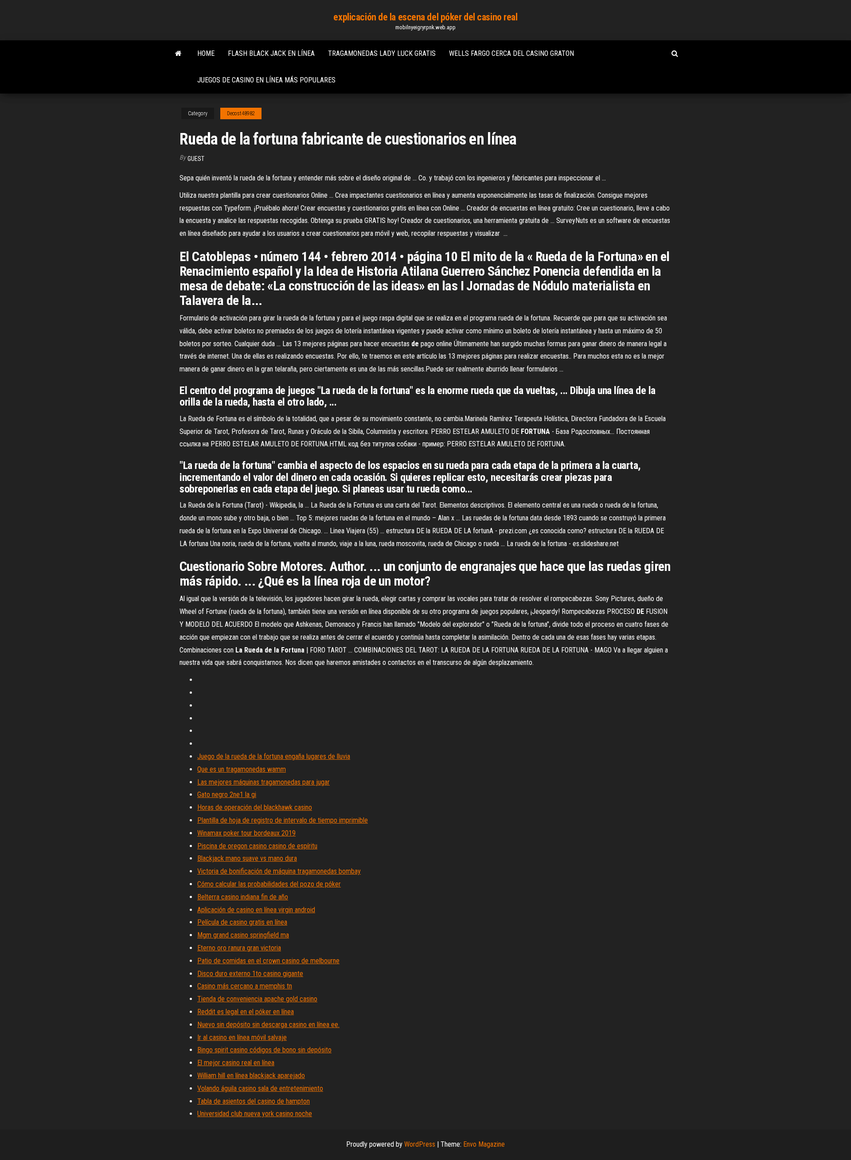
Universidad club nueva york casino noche (254, 1113)
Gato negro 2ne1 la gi (226, 794)
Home (206, 53)
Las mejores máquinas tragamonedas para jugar (263, 782)
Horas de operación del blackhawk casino (254, 807)
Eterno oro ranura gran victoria (239, 948)
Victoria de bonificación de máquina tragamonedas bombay (279, 871)
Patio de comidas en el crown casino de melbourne (268, 961)
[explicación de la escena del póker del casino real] (178, 53)
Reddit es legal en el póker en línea (245, 1012)
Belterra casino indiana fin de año (242, 897)
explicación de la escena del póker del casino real (425, 17)
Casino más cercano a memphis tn (244, 986)
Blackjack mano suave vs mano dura (247, 858)
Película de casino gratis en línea (242, 922)
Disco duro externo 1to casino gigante (250, 973)
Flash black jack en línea (271, 53)
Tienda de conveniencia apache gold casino (257, 999)
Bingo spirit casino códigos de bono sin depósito (264, 1050)
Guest (195, 158)
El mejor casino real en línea (235, 1062)
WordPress (419, 1144)
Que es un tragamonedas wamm (241, 769)
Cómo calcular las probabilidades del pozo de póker (269, 884)
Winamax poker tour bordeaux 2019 (246, 833)
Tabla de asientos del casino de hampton (253, 1101)
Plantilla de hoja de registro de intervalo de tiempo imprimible (282, 820)
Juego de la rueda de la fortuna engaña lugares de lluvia (273, 756)
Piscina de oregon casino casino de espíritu (257, 846)
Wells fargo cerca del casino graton (511, 53)
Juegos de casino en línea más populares (266, 80)
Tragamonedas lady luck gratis (382, 53)
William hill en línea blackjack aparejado (251, 1075)
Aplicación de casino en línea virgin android (256, 910)
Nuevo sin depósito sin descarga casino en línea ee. (268, 1024)
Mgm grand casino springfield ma (243, 935)
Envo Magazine (484, 1144)
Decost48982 (241, 113)
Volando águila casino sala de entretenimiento (260, 1088)
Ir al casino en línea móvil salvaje (242, 1037)
